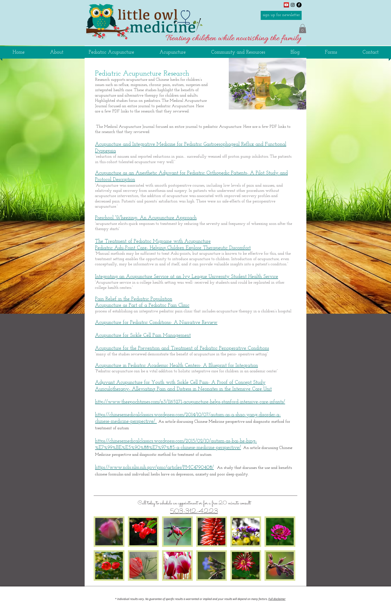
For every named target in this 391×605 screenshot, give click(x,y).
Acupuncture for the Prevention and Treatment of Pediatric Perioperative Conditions (182, 348)
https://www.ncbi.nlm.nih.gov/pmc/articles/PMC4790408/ (154, 467)
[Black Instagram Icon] (292, 4)
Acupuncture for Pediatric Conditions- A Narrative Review (156, 322)
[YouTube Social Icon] (286, 4)
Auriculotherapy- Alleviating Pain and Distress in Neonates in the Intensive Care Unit (183, 389)
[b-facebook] (299, 4)
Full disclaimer (277, 599)
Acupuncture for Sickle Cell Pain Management (143, 335)
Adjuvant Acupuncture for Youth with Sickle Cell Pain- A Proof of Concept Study (180, 382)
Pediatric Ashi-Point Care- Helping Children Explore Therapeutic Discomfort (173, 248)
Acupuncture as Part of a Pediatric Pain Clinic (142, 305)
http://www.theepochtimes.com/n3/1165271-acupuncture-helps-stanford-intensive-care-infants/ (190, 402)
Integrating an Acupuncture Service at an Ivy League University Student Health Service (186, 276)
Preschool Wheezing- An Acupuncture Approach (146, 218)
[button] (302, 28)
